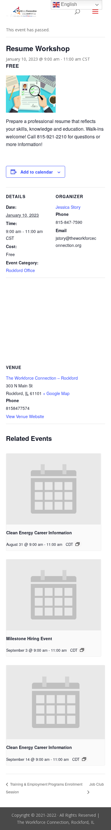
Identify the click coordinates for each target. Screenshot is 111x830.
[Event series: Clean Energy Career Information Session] (77, 544)
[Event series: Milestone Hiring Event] (82, 650)
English (68, 4)
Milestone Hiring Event (29, 638)
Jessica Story (68, 207)
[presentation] (53, 489)
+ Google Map (56, 393)
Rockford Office (20, 270)
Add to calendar (36, 172)
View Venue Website (25, 416)
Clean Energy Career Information (39, 532)
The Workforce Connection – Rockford (42, 378)
